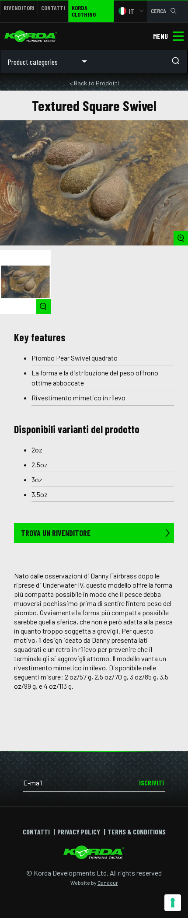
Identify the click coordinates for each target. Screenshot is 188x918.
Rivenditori (19, 7)
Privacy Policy (78, 831)
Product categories (32, 62)
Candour (107, 882)
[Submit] (178, 61)
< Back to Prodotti (94, 83)
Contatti (53, 7)
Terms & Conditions (137, 831)
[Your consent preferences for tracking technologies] (172, 902)
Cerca (158, 10)
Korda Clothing (84, 11)
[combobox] (140, 61)
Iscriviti (151, 782)
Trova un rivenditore (56, 533)
